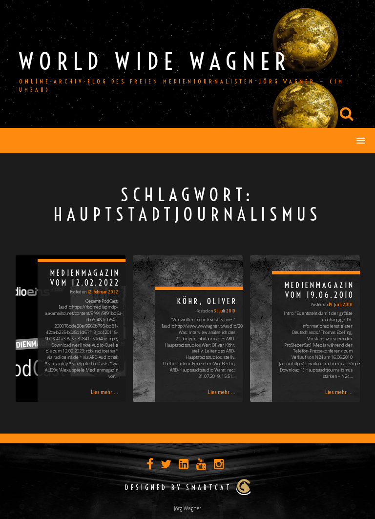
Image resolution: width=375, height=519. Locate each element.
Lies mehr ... (104, 391)
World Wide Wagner (155, 61)
